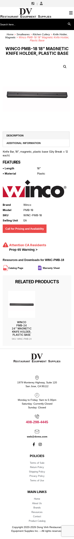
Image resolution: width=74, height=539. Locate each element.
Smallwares (23, 34)
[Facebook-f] (34, 444)
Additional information (23, 143)
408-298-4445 (37, 422)
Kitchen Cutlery (41, 34)
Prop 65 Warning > (23, 249)
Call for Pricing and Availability (24, 228)
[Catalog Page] (23, 266)
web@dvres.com (37, 436)
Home (10, 34)
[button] (65, 66)
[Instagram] (40, 444)
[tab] (36, 135)
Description (15, 135)
